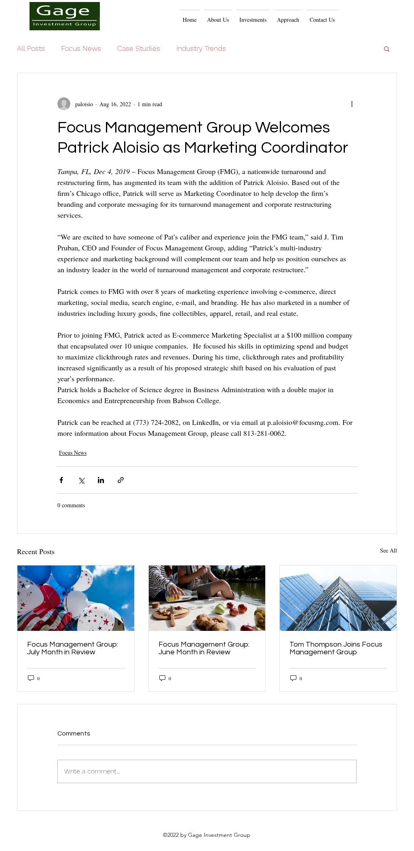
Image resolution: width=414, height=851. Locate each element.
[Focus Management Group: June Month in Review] (207, 598)
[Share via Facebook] (61, 480)
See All (388, 550)
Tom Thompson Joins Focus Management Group (335, 648)
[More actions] (352, 104)
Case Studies (138, 48)
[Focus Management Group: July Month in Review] (75, 598)
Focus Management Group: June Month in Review (203, 648)
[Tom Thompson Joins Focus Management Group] (338, 598)
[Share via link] (121, 480)
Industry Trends (201, 48)
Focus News (81, 48)
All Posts (31, 48)
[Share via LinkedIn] (101, 480)
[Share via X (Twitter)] (81, 480)
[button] (288, 16)
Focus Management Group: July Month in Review (72, 648)
